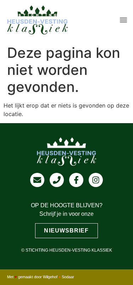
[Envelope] (37, 180)
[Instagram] (96, 180)
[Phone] (57, 180)
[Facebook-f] (76, 180)
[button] (123, 20)
